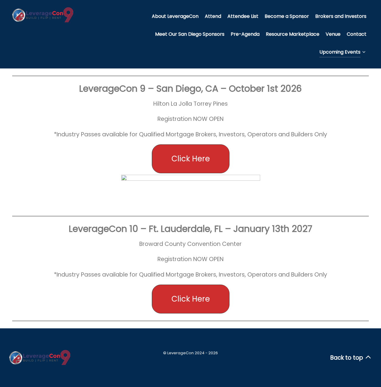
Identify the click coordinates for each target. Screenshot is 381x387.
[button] (190, 158)
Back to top (347, 358)
